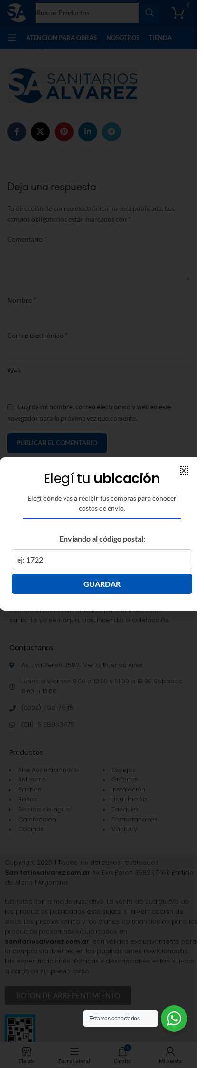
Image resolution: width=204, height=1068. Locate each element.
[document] (98, 534)
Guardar (102, 583)
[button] (183, 470)
